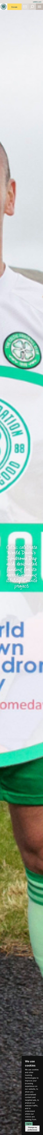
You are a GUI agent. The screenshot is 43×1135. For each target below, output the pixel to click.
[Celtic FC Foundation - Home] (3, 7)
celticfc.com (37, 2)
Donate (14, 7)
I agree (28, 1124)
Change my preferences (32, 1128)
